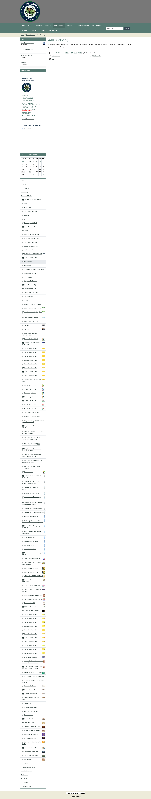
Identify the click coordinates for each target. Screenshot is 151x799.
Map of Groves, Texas (28, 119)
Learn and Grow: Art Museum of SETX (31, 488)
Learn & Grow (27, 703)
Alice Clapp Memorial (27, 56)
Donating (47, 25)
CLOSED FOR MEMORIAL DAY (32, 416)
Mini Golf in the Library (30, 545)
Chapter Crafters (28, 472)
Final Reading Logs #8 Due (31, 412)
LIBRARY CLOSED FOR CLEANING (33, 576)
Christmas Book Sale (29, 603)
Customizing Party (29, 296)
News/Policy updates (83, 25)
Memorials (69, 25)
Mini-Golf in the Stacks (30, 748)
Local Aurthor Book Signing (31, 292)
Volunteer (42, 30)
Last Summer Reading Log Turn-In (32, 313)
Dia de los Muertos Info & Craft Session (31, 590)
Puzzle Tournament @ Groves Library (34, 269)
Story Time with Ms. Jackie (31, 711)
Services (33, 30)
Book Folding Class (29, 719)
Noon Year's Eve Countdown (31, 610)
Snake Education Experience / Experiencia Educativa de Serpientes (32, 521)
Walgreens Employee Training (32, 234)
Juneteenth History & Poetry (32, 734)
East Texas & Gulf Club (30, 211)
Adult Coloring (28, 261)
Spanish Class (28, 207)
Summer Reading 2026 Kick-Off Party (32, 698)
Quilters (26, 230)
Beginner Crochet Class (30, 690)
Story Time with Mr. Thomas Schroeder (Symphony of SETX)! (31, 444)
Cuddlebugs (27, 325)
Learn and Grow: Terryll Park (31, 493)
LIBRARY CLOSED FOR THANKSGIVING (29, 334)
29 (33, 161)
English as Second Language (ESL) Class (31, 343)
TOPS (25, 203)
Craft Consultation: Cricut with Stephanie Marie (31, 563)
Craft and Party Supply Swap (32, 585)
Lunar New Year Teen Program (32, 199)
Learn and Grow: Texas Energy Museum (31, 498)
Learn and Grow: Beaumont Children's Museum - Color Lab (30, 482)
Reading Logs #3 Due (30, 393)
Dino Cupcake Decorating (31, 755)
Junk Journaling (28, 759)
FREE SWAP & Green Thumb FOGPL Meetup (33, 681)
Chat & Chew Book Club (30, 258)
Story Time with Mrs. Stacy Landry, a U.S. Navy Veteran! (33, 432)
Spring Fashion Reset (30, 686)
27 (26, 161)
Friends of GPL (53, 30)
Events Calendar (58, 25)
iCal (53, 59)
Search (127, 28)
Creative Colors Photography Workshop (31, 526)
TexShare (23, 62)
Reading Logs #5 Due (30, 400)
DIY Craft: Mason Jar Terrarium (32, 304)
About (29, 25)
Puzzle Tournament (29, 227)
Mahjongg (26, 215)
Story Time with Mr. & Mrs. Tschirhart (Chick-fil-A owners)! (33, 421)
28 (30, 161)
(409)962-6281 (96, 56)
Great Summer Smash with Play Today (31, 743)
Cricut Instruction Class (30, 657)
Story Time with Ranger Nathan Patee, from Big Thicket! (31, 455)
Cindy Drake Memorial (27, 49)
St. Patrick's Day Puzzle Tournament (34, 676)
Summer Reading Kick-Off (31, 339)
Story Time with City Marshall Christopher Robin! (31, 467)
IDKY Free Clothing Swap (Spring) (33, 672)
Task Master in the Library (31, 541)
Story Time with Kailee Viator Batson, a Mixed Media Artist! (33, 461)
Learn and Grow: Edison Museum (33, 508)
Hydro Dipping (28, 277)
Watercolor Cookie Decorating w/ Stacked (32, 553)
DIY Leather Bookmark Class (32, 726)
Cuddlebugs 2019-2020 (30, 223)
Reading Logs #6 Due (30, 404)
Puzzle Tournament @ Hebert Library (34, 285)
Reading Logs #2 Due (30, 389)
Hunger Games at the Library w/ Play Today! (32, 532)
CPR (25, 219)
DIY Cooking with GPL (30, 273)
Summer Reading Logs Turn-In (32, 308)
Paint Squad (27, 265)
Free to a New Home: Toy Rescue (33, 599)
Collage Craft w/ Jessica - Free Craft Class (31, 580)
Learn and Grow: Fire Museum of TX (34, 512)
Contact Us (39, 25)
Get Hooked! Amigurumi (30, 537)
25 (30, 172)
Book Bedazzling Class (30, 738)
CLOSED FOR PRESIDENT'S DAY (33, 254)
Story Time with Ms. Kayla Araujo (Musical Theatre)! (32, 450)
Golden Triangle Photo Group (32, 238)
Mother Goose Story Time (31, 246)
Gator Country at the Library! (32, 730)
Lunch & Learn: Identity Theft (32, 558)
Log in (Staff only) (76, 797)
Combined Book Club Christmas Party (31, 380)
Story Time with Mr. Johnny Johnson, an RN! (33, 426)
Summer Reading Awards (31, 317)
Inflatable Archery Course (31, 516)
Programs (24, 30)
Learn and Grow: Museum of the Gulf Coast (32, 476)
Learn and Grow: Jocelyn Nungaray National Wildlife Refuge (32, 503)
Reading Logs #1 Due (30, 385)
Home (23, 25)
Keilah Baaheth (56, 56)
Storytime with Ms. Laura (31, 321)
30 (37, 161)
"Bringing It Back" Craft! (30, 281)
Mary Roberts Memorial (27, 43)
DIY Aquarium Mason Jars (31, 751)
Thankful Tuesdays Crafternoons (33, 595)
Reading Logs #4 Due (30, 397)
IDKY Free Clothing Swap (31, 568)
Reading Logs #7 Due (30, 408)
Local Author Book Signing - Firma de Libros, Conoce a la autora (32, 662)
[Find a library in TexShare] (26, 128)
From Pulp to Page (29, 722)
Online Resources (96, 25)
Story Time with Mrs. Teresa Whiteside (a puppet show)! (31, 438)
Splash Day (27, 300)
